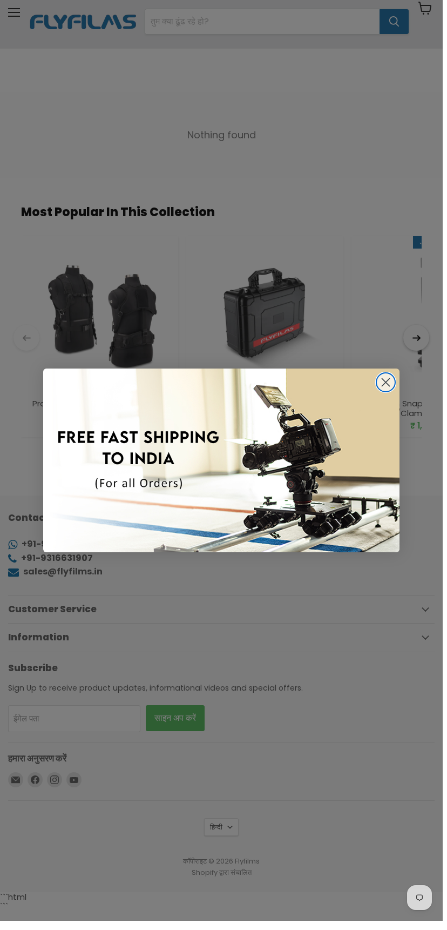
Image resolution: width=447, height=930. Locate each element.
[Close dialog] (385, 382)
